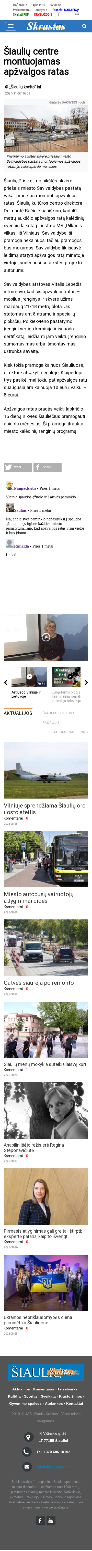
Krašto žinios (70, 1396)
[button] (18, 467)
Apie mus (38, 5)
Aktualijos (21, 1389)
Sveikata (48, 1396)
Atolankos (54, 1403)
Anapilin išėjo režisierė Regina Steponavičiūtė (34, 1147)
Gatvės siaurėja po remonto (39, 983)
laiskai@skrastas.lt (53, 1467)
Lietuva (67, 713)
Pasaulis (51, 723)
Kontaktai (74, 1403)
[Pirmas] (46, 26)
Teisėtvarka (67, 1389)
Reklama (55, 5)
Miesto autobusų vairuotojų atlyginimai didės (39, 897)
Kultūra (14, 1396)
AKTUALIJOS (18, 713)
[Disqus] (46, 543)
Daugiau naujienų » (70, 732)
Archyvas (41, 10)
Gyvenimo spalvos (25, 1403)
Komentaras (43, 1389)
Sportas (31, 1396)
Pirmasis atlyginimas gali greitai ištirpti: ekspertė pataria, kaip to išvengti (43, 1233)
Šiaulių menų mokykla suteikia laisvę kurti (45, 1064)
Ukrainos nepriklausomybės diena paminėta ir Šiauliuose (38, 1320)
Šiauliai (50, 713)
